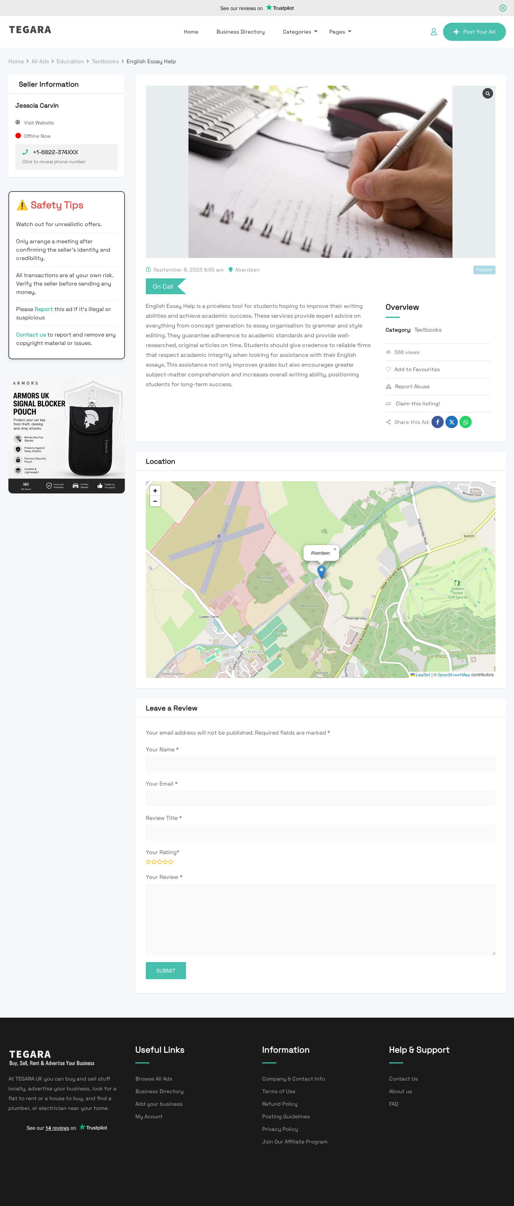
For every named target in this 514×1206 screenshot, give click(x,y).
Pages (337, 31)
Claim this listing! (417, 403)
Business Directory (240, 31)
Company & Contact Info (293, 1078)
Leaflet (422, 675)
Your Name (162, 749)
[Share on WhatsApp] (465, 422)
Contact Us (403, 1078)
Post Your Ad (479, 31)
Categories (297, 31)
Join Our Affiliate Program (295, 1141)
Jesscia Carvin (37, 105)
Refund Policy (280, 1103)
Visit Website (39, 123)
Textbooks (428, 329)
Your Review (164, 877)
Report (44, 309)
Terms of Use (278, 1091)
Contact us (31, 334)
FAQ (393, 1103)
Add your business (159, 1103)
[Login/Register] (434, 31)
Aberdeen (247, 269)
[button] (321, 572)
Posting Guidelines (286, 1116)
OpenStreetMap (454, 675)
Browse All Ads (153, 1078)
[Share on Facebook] (437, 422)
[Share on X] (451, 422)
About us (400, 1091)
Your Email (162, 783)
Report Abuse (412, 386)
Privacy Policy (280, 1129)
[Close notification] (503, 8)
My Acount (149, 1116)
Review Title (164, 818)
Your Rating (162, 852)
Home (191, 31)
